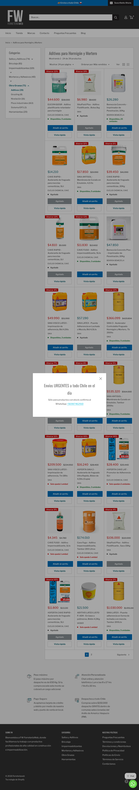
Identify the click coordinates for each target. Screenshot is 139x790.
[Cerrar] (100, 378)
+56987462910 (75, 404)
